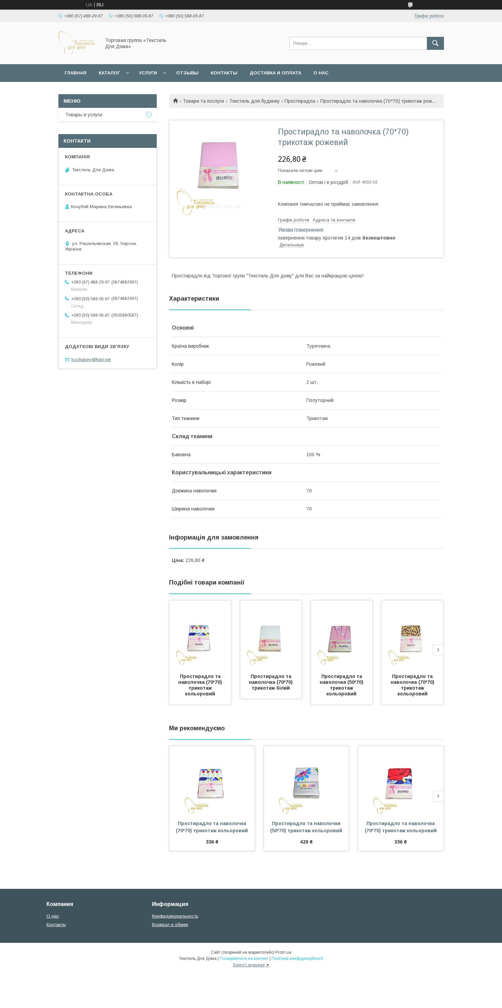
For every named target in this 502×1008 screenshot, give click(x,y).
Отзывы (187, 72)
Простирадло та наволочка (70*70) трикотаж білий (271, 682)
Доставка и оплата (275, 72)
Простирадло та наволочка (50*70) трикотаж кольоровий (342, 685)
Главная (75, 72)
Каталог (109, 72)
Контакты (224, 72)
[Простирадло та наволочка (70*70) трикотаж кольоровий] (200, 635)
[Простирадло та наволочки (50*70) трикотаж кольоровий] (306, 780)
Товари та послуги (203, 101)
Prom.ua (283, 952)
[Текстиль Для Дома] (77, 55)
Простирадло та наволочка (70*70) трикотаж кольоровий (200, 685)
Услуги (148, 72)
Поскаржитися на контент (244, 958)
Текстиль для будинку (254, 101)
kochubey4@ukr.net (91, 359)
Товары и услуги (83, 114)
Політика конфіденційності (297, 958)
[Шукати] (435, 43)
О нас (321, 72)
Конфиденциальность (175, 916)
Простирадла (299, 101)
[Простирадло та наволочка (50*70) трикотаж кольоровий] (342, 635)
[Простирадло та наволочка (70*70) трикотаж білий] (271, 635)
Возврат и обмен (170, 924)
